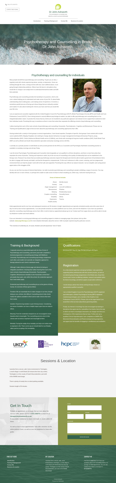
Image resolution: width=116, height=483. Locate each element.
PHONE (87, 412)
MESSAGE (70, 421)
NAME (69, 404)
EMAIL (69, 412)
